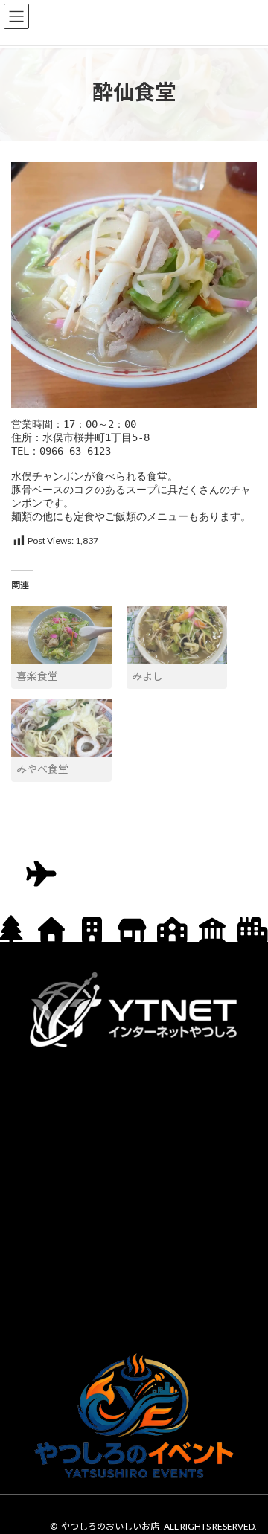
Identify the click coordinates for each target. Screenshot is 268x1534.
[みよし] (177, 635)
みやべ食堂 (42, 769)
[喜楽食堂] (61, 635)
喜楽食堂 (37, 676)
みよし (147, 676)
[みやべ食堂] (61, 728)
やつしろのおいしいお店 (110, 1526)
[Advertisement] (134, 1197)
